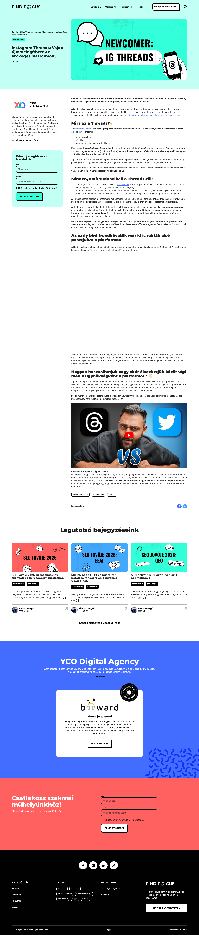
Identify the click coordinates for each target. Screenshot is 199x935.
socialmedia (99, 494)
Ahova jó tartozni (99, 716)
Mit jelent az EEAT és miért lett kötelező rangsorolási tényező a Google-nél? (94, 578)
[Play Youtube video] (129, 435)
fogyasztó (62, 889)
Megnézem (100, 677)
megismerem (99, 743)
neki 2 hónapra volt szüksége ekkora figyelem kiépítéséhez (152, 115)
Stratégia (96, 6)
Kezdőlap (15, 32)
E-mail (18, 176)
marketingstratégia (81, 494)
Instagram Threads (83, 128)
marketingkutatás (65, 894)
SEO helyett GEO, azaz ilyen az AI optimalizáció (155, 576)
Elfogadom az (38, 188)
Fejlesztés (126, 6)
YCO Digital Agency (110, 888)
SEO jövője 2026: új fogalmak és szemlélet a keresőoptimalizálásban (38, 576)
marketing (75, 889)
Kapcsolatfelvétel (166, 6)
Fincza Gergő (26, 608)
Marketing (111, 6)
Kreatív (140, 6)
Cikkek (22, 32)
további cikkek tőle (25, 140)
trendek (113, 494)
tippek (76, 899)
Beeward (105, 894)
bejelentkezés (123, 184)
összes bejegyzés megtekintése (99, 623)
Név (17, 164)
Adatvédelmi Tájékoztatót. (45, 188)
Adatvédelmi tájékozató (178, 930)
